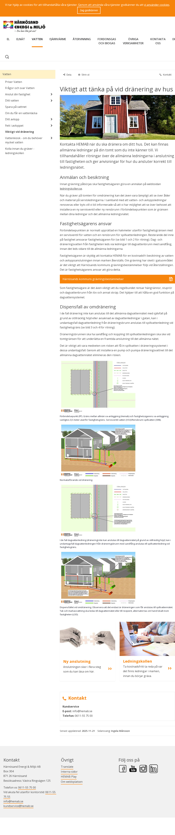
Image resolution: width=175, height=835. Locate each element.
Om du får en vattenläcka (21, 113)
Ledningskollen (137, 661)
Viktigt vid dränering (19, 132)
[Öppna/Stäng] (51, 94)
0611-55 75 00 (27, 787)
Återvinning (82, 39)
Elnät (20, 39)
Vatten (37, 39)
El (8, 39)
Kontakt (167, 74)
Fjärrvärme (58, 39)
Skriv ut (86, 74)
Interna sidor (69, 771)
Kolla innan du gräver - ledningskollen (19, 151)
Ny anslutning (77, 661)
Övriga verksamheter (133, 41)
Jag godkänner (89, 10)
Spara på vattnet (15, 107)
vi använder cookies (156, 5)
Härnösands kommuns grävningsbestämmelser (93, 279)
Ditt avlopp (12, 119)
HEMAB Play (69, 776)
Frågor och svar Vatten (20, 88)
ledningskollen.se (71, 189)
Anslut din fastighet (17, 94)
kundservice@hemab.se (18, 806)
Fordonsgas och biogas (107, 41)
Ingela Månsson (120, 730)
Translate (67, 767)
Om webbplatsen (72, 782)
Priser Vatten (13, 82)
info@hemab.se (13, 801)
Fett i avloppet (14, 125)
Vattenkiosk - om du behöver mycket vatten (23, 140)
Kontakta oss (158, 41)
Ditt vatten (12, 100)
